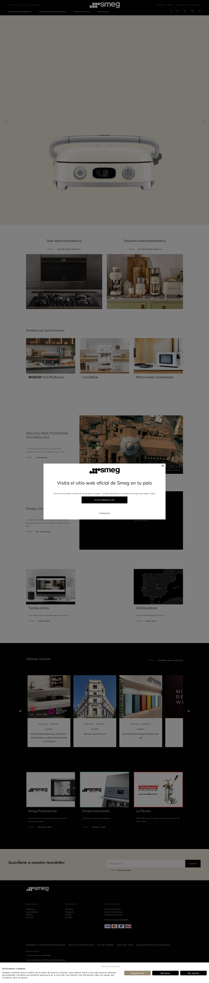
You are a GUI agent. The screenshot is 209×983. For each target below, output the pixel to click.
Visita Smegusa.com (104, 500)
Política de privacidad (110, 966)
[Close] (163, 466)
